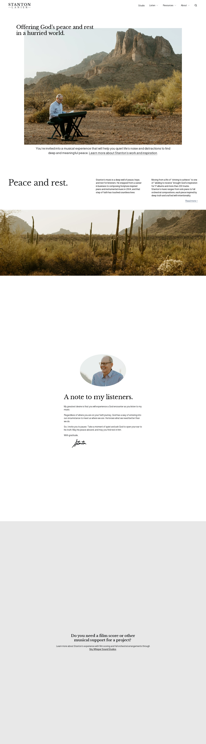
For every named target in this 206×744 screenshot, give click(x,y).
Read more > (191, 201)
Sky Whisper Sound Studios (102, 649)
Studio (141, 5)
